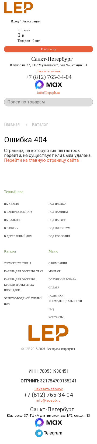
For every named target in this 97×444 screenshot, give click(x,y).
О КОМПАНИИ (57, 263)
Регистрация (31, 21)
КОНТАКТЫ (56, 317)
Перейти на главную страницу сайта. (41, 160)
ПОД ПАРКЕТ (56, 219)
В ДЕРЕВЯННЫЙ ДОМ (18, 236)
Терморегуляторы (17, 263)
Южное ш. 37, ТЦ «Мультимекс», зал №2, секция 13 (48, 415)
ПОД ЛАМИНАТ (58, 211)
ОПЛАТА (53, 287)
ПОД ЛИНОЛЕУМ (59, 228)
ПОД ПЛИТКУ (57, 203)
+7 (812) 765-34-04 (49, 77)
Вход (15, 21)
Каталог (10, 251)
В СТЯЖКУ (11, 228)
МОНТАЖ (54, 271)
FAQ (51, 309)
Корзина (24, 30)
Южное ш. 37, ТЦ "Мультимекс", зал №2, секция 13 (48, 65)
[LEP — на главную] (18, 6)
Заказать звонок (49, 71)
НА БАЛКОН (12, 219)
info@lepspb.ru (48, 92)
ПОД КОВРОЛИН (59, 236)
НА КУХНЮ (11, 203)
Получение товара (62, 279)
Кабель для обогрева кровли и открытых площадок (20, 285)
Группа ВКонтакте (48, 360)
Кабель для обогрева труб (23, 271)
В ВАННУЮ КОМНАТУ (18, 211)
